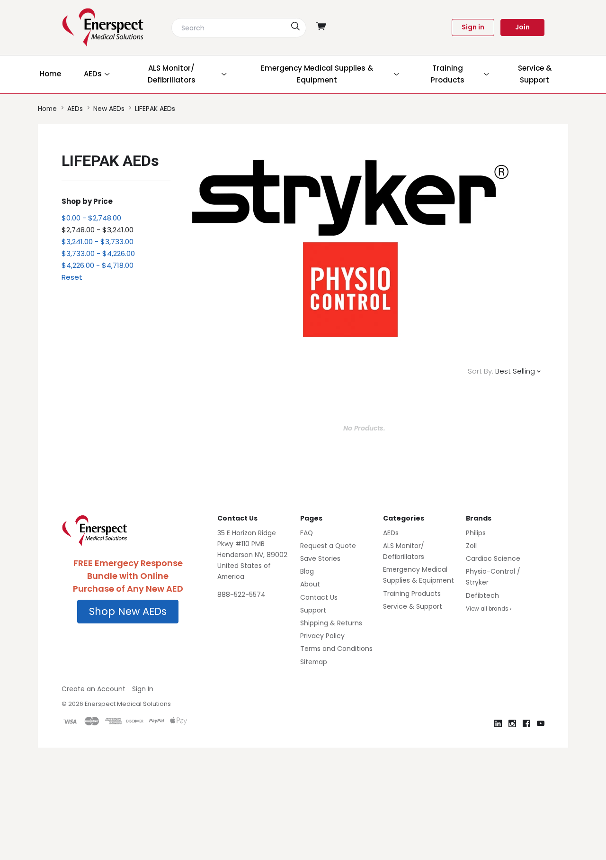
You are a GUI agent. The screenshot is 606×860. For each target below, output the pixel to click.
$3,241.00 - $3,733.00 (98, 242)
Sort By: (480, 371)
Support (313, 610)
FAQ (306, 533)
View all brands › (488, 609)
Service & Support (412, 606)
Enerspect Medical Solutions (128, 704)
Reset (72, 277)
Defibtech (482, 595)
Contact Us (319, 597)
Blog (307, 571)
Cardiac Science (493, 558)
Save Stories (320, 558)
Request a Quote (328, 545)
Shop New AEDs (128, 611)
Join (522, 27)
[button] (127, 611)
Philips (476, 533)
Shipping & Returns (331, 623)
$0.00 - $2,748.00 (91, 218)
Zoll (471, 545)
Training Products (412, 593)
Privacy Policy (322, 635)
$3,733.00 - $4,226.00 (98, 253)
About (310, 584)
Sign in (473, 27)
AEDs (391, 533)
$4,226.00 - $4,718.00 (98, 265)
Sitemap (313, 662)
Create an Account (93, 689)
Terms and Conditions (336, 648)
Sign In (142, 689)
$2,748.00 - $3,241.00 (98, 230)
